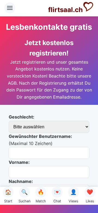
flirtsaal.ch (65, 10)
